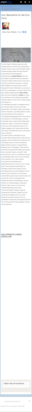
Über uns (8, 406)
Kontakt (3, 406)
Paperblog (7, 401)
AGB (23, 406)
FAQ (20, 406)
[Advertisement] (16, 309)
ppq (19, 32)
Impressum (15, 406)
